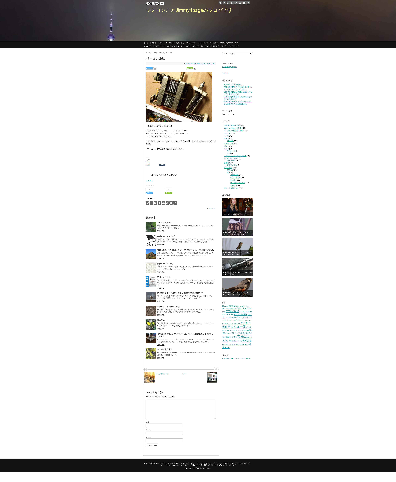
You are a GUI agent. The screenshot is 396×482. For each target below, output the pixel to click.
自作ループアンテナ (165, 264)
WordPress (231, 160)
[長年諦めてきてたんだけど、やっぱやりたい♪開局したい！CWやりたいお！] (151, 338)
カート (163, 46)
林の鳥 (232, 180)
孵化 (235, 337)
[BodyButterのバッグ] (151, 240)
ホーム (146, 43)
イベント (161, 43)
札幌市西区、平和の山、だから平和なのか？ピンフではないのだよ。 (186, 250)
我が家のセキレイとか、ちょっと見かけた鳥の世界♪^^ (180, 293)
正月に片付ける (163, 277)
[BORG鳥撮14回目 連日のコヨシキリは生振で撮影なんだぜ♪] (237, 247)
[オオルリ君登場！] (151, 353)
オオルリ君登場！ (164, 349)
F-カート (241, 308)
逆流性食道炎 (232, 165)
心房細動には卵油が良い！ (234, 84)
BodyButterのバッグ (166, 236)
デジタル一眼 (237, 326)
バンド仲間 (225, 330)
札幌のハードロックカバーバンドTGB (236, 358)
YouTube (229, 314)
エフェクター (229, 317)
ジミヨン (211, 208)
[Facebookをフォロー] (224, 2)
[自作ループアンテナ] (151, 268)
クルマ (245, 320)
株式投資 (238, 344)
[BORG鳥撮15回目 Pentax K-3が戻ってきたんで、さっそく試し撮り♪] (237, 227)
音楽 (246, 344)
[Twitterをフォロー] (220, 2)
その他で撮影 (240, 314)
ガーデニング (170, 43)
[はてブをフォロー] (232, 2)
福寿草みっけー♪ (164, 320)
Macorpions (231, 151)
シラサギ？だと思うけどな (168, 307)
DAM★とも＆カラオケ (151, 46)
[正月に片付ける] (151, 281)
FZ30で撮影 (232, 311)
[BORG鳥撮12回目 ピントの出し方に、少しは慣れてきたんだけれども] (237, 287)
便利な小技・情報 (197, 46)
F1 (246, 308)
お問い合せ (224, 46)
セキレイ (230, 323)
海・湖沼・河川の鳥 (237, 183)
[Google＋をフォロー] (228, 2)
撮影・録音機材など (212, 46)
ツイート (149, 181)
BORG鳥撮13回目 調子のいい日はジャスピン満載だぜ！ (237, 273)
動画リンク (229, 337)
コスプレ (230, 141)
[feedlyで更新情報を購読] (244, 2)
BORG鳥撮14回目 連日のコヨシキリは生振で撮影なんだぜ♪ (237, 253)
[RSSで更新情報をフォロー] (248, 2)
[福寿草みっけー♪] (151, 324)
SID (249, 311)
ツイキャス (236, 323)
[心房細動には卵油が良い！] (237, 207)
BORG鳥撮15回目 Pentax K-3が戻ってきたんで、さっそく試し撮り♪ (237, 233)
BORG (231, 306)
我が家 (245, 340)
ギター (194, 43)
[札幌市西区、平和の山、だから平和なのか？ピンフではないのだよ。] (151, 254)
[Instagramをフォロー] (236, 2)
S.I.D (229, 153)
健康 (240, 333)
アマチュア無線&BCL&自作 (229, 43)
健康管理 (153, 43)
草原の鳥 (233, 185)
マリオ (232, 330)
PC (246, 311)
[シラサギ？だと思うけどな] (151, 311)
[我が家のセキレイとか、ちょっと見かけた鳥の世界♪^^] (151, 297)
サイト (148, 437)
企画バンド (234, 333)
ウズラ (188, 46)
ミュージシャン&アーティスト (208, 43)
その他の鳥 (234, 175)
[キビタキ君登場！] (151, 227)
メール (148, 430)
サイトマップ (234, 46)
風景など (230, 170)
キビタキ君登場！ (164, 222)
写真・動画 (180, 43)
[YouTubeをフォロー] (240, 2)
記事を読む (160, 231)
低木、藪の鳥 (235, 177)
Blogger (225, 306)
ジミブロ (195, 468)
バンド (188, 43)
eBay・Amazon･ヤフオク (175, 46)
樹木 (242, 344)
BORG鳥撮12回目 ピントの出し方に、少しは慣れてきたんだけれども (237, 293)
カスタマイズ (237, 317)
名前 (147, 422)
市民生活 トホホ (235, 341)
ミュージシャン (241, 330)
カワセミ (246, 317)
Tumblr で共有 (162, 165)
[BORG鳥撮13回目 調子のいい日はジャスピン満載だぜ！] (237, 267)
